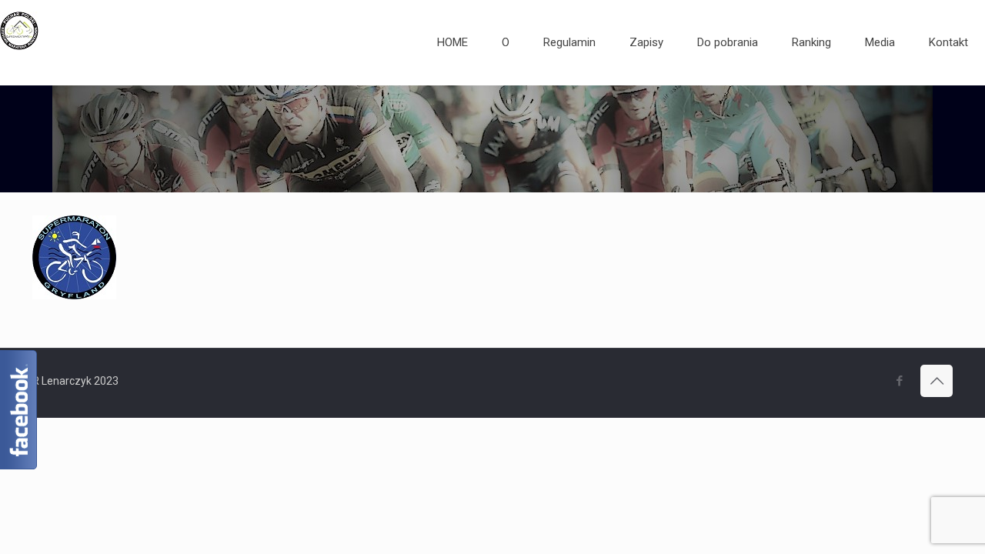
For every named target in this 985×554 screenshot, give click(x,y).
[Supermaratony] (19, 42)
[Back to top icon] (936, 381)
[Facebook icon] (899, 381)
